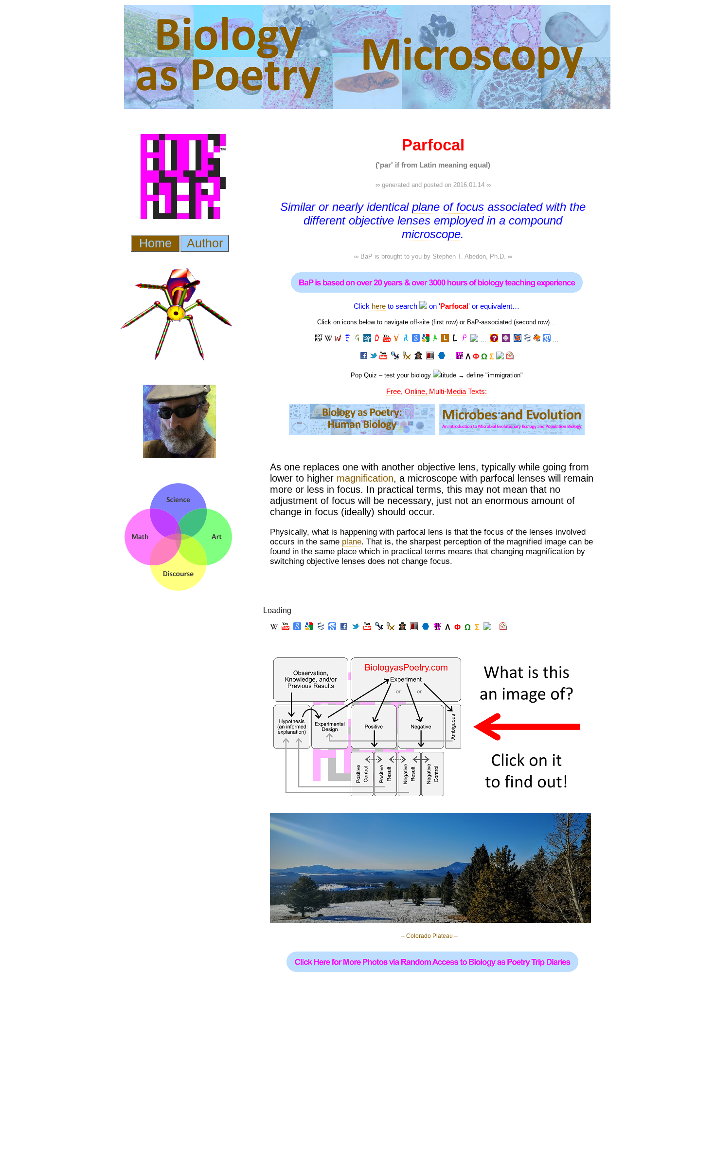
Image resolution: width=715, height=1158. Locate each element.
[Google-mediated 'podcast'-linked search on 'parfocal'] (406, 339)
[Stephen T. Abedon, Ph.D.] (418, 357)
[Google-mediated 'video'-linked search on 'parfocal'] (396, 339)
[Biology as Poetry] (423, 306)
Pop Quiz (364, 375)
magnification (365, 478)
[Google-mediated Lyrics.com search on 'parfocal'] (445, 339)
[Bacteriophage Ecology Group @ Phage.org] (395, 357)
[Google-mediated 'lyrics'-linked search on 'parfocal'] (455, 339)
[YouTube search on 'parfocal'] (387, 339)
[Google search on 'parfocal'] (416, 339)
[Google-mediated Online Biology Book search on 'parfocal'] (506, 339)
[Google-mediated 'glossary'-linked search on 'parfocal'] (357, 339)
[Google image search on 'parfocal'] (425, 339)
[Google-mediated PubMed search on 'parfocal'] (527, 339)
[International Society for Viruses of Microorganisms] (442, 357)
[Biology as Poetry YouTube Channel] (383, 357)
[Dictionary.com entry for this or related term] (367, 339)
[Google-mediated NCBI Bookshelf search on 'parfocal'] (537, 339)
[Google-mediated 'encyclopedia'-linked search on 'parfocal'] (348, 339)
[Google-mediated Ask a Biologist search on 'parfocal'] (494, 339)
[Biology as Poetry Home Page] (500, 357)
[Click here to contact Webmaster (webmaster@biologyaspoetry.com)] (510, 357)
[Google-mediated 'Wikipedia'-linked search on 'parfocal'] (338, 339)
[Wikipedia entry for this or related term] (328, 339)
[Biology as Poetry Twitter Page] (373, 357)
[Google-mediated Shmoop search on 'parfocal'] (517, 339)
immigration (504, 375)
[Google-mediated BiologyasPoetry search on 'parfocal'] (460, 357)
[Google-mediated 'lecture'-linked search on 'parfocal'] (318, 339)
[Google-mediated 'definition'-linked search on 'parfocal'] (377, 339)
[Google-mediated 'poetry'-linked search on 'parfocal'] (464, 339)
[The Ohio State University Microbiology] (430, 357)
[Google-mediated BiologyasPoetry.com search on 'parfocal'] (474, 339)
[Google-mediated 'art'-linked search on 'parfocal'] (435, 339)
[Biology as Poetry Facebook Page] (364, 357)
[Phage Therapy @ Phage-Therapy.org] (407, 357)
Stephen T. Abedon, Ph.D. (469, 256)
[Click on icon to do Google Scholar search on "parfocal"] (547, 339)
